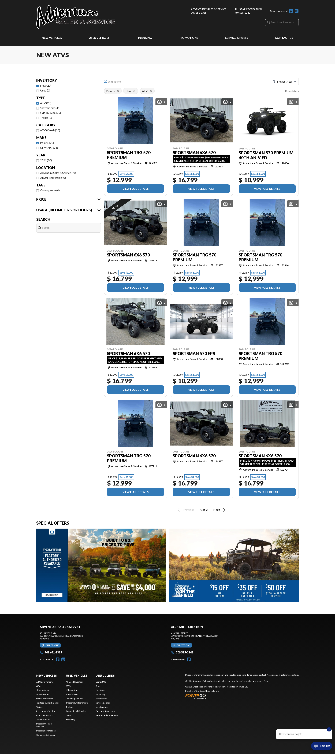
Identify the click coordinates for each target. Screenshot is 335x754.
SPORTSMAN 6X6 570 (194, 152)
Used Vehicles (99, 37)
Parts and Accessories (106, 711)
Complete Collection (45, 735)
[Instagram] (297, 11)
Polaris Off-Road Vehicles (44, 725)
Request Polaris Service (107, 715)
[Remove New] (134, 91)
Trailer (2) (46, 117)
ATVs (38, 686)
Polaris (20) (47, 142)
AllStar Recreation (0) (53, 177)
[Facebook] (291, 11)
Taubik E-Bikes (43, 719)
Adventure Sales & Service (208, 9)
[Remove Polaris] (118, 91)
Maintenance (102, 707)
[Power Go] (216, 696)
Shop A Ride (205, 691)
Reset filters (292, 90)
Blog (98, 686)
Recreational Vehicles (46, 711)
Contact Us (284, 37)
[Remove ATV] (150, 91)
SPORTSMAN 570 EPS (194, 353)
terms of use (263, 681)
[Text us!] (321, 746)
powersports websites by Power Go (231, 686)
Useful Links (105, 675)
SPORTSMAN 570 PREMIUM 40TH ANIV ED (266, 155)
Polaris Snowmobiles (46, 730)
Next (216, 509)
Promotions (188, 37)
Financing (144, 37)
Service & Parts (236, 37)
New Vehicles (52, 37)
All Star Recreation (248, 9)
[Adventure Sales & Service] (75, 17)
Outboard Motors (44, 715)
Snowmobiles (42, 694)
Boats (68, 715)
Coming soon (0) (50, 190)
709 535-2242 (242, 12)
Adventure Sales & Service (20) (58, 172)
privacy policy (246, 681)
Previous (188, 509)
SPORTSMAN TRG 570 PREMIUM (129, 155)
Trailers (39, 707)
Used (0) (45, 90)
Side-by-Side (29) (50, 112)
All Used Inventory (74, 682)
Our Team (100, 690)
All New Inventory (44, 682)
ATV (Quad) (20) (50, 130)
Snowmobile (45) (50, 107)
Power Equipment (44, 698)
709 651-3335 (198, 12)
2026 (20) (46, 160)
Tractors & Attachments (47, 702)
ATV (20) (45, 103)
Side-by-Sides (42, 690)
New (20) (45, 85)
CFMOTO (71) (49, 147)
